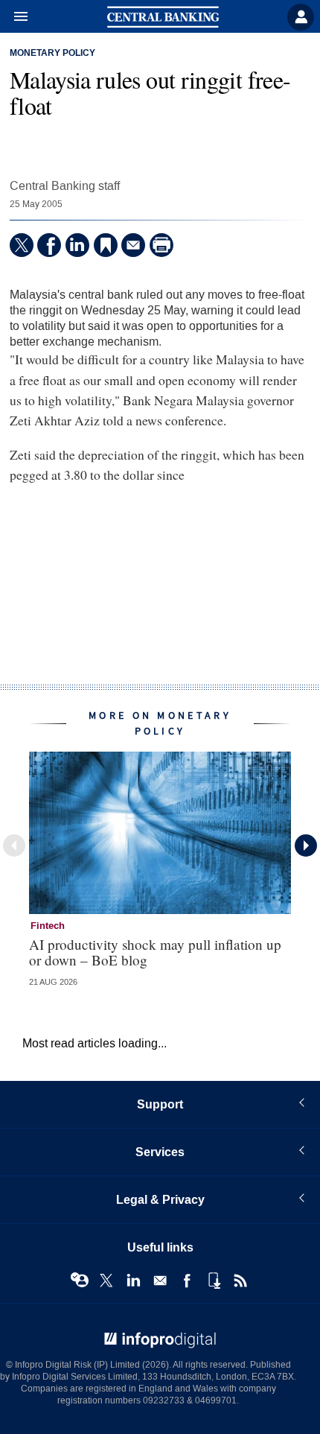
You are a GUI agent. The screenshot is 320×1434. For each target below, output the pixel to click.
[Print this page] (161, 245)
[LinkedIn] (77, 245)
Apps (214, 1280)
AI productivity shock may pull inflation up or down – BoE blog (155, 952)
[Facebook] (49, 245)
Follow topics (80, 1280)
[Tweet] (21, 245)
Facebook (187, 1280)
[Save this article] (106, 245)
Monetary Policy (52, 54)
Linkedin (133, 1280)
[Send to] (133, 245)
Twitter (106, 1280)
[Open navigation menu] (14, 17)
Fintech (48, 926)
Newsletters (160, 1280)
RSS (240, 1280)
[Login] (300, 17)
